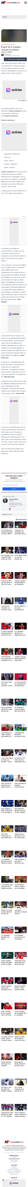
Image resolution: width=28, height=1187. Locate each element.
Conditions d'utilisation (14, 1169)
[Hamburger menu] (25, 3)
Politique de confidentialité (14, 1171)
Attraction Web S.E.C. (11, 1152)
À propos (14, 1166)
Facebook (14, 1179)
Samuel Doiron (7, 54)
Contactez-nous (14, 1174)
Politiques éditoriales (14, 1172)
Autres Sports (14, 1161)
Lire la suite (12, 506)
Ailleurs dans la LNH (14, 1158)
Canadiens (14, 1157)
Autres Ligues (14, 1160)
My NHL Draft (9, 514)
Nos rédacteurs (14, 1168)
